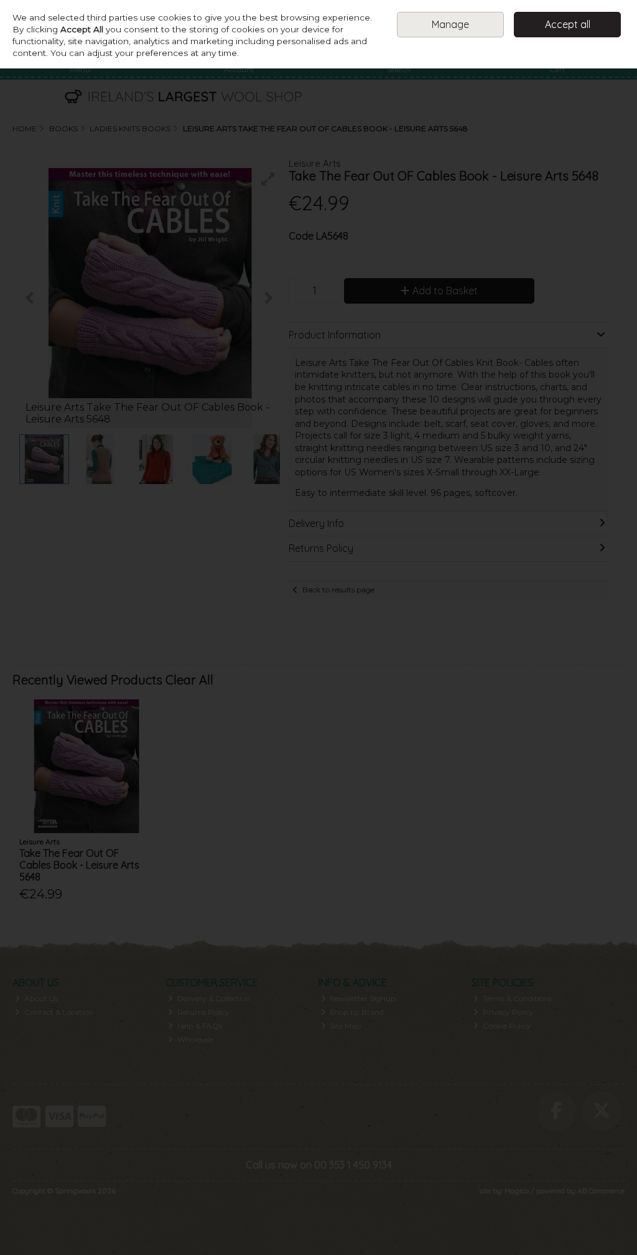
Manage (450, 24)
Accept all (567, 24)
